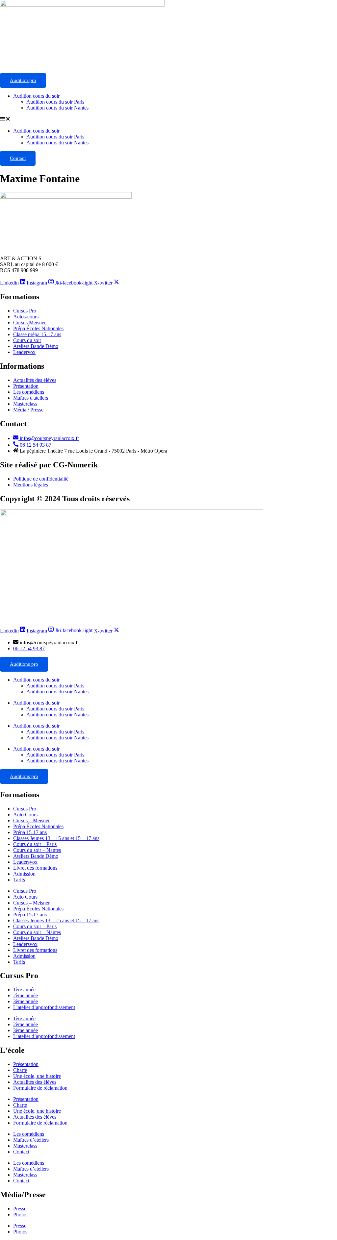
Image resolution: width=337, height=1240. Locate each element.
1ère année (24, 989)
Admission (24, 874)
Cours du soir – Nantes (37, 850)
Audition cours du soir (36, 96)
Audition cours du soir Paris (55, 102)
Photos (20, 1214)
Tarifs (19, 879)
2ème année (25, 995)
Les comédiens (28, 1134)
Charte (20, 1070)
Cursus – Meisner (31, 820)
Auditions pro (24, 664)
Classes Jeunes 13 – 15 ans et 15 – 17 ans (56, 838)
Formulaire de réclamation (40, 1088)
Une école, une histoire (37, 1076)
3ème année (25, 1001)
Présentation (26, 1064)
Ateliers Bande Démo (35, 856)
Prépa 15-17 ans (30, 832)
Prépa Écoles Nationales (38, 826)
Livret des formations (35, 868)
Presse (19, 1208)
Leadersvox (25, 862)
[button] (168, 119)
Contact (18, 158)
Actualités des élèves (34, 1082)
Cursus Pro (24, 808)
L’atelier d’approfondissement (44, 1007)
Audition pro (23, 80)
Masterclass (25, 1146)
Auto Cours (25, 814)
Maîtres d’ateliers (31, 1140)
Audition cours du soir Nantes (57, 108)
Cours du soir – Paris (35, 844)
